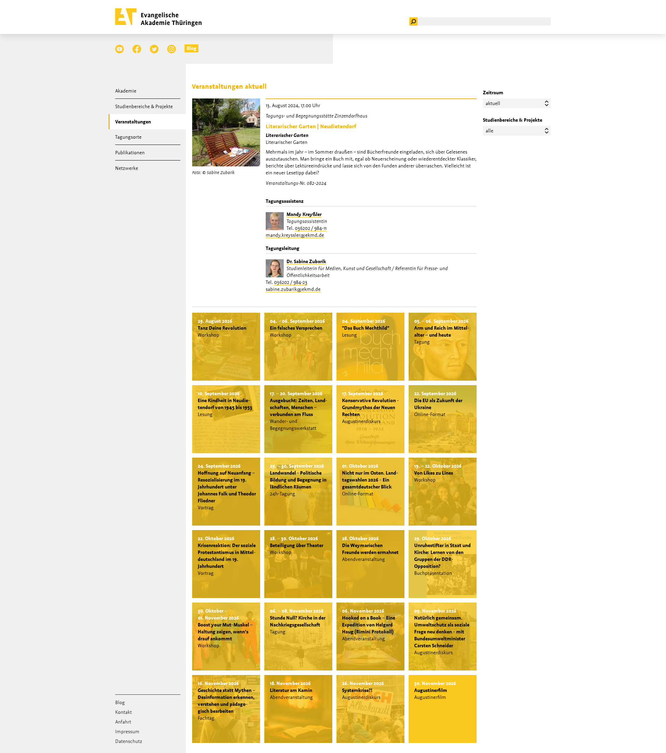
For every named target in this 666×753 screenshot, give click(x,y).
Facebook (137, 49)
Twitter (154, 49)
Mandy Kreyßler (304, 214)
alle (489, 130)
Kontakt (123, 712)
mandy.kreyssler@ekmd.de (295, 235)
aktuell (493, 103)
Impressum (127, 731)
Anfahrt (123, 722)
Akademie (125, 91)
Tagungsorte (128, 137)
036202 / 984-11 (310, 228)
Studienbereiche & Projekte (144, 106)
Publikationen (130, 152)
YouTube (119, 49)
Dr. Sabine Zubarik (306, 261)
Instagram (171, 49)
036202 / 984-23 (290, 282)
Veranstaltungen (133, 121)
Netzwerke (126, 168)
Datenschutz (128, 741)
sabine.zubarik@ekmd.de (293, 289)
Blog (191, 48)
